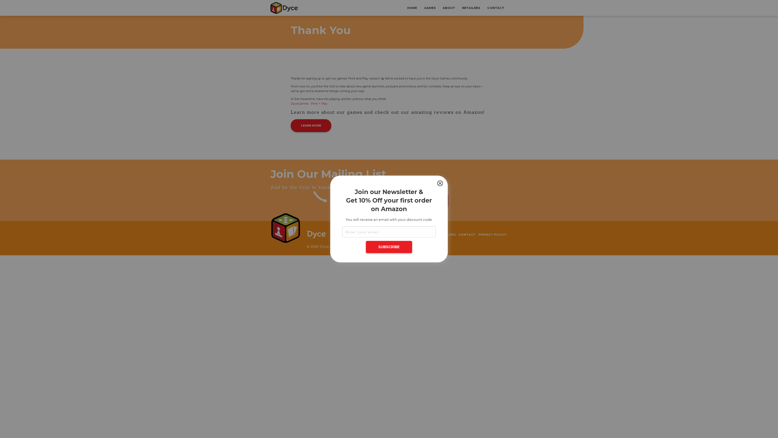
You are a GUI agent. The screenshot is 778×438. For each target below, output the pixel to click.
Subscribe (389, 247)
